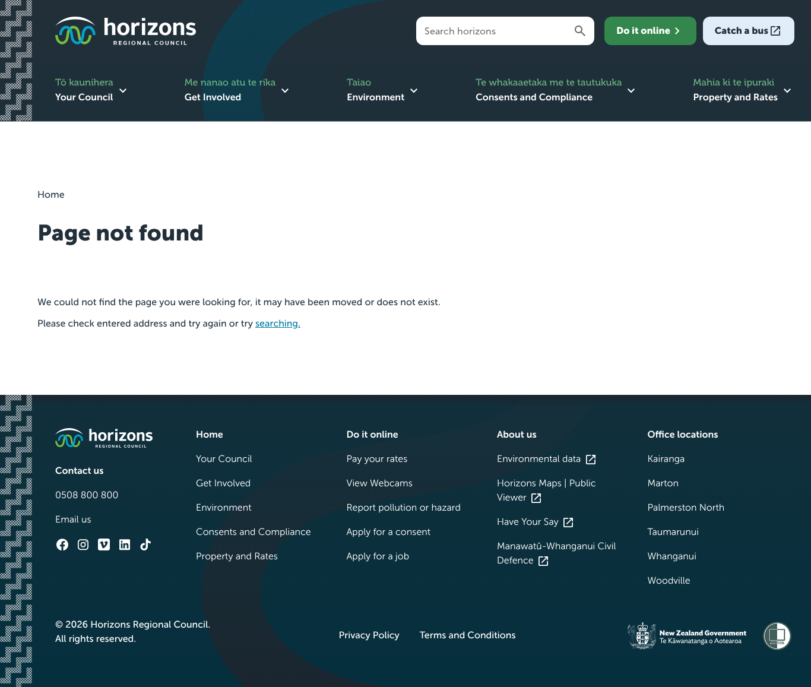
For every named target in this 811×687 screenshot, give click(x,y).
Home (51, 195)
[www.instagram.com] (83, 544)
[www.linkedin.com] (125, 544)
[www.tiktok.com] (145, 544)
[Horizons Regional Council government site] (104, 438)
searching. (277, 324)
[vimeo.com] (104, 544)
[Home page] (125, 31)
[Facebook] (62, 544)
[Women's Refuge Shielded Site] (777, 636)
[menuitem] (92, 91)
